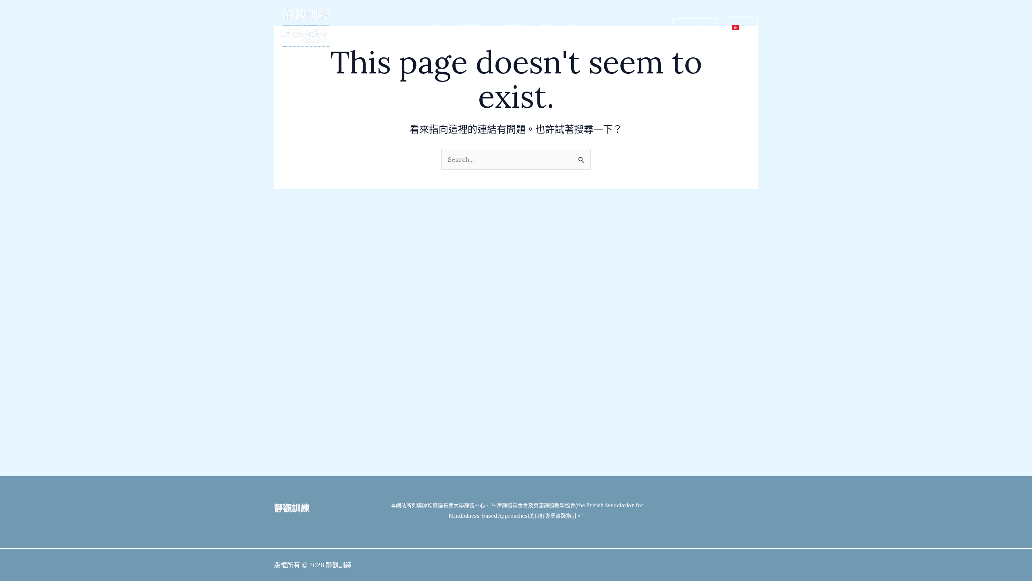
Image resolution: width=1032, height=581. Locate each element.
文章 (597, 28)
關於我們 (467, 28)
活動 (571, 28)
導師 (545, 28)
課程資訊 (513, 28)
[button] (484, 28)
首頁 (434, 28)
